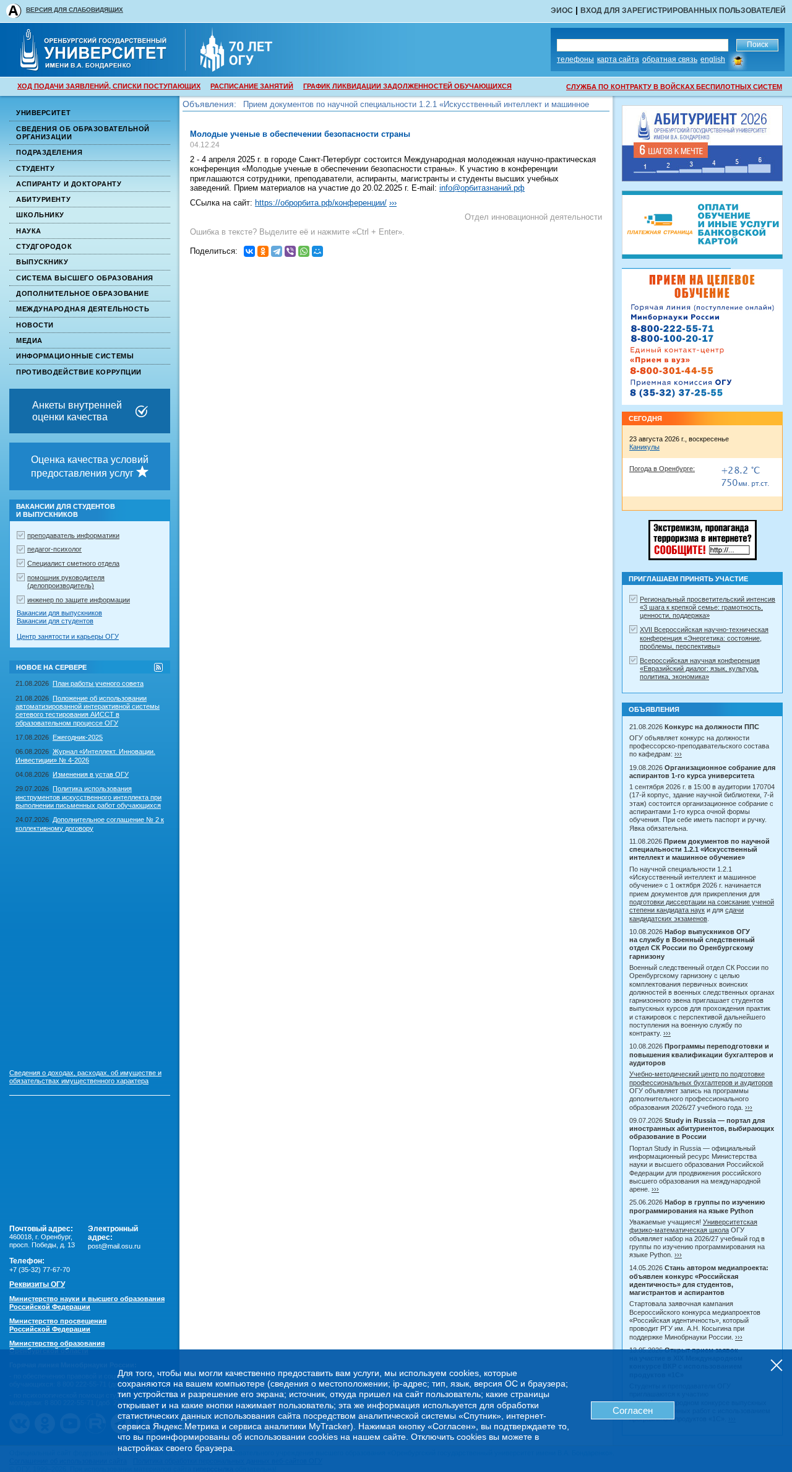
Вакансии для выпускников (59, 613)
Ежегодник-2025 (78, 737)
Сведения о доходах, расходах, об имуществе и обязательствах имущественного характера (85, 1077)
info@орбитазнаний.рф (482, 188)
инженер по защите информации (78, 600)
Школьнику (40, 215)
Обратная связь (669, 59)
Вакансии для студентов (55, 621)
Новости (35, 325)
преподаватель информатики (73, 535)
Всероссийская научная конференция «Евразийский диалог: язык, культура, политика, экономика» (700, 669)
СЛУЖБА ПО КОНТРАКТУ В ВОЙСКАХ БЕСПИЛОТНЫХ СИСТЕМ (674, 86)
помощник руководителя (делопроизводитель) (66, 581)
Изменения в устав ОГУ (91, 774)
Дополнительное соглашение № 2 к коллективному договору (89, 823)
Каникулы (644, 447)
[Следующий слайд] (702, 386)
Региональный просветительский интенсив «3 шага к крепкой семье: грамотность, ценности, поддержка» (707, 607)
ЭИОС (562, 10)
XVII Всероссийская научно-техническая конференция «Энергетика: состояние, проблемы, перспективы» (704, 638)
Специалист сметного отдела (73, 563)
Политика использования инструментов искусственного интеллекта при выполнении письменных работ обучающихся (88, 797)
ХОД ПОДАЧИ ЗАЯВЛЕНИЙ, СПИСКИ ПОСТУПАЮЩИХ (108, 86)
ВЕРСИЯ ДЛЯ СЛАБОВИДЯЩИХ (74, 9)
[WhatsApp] (303, 251)
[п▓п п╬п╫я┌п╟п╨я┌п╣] (249, 251)
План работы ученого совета (98, 683)
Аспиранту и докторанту (68, 184)
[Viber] (290, 251)
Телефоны (575, 59)
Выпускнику (42, 262)
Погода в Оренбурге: (662, 468)
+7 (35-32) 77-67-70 (39, 1269)
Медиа (29, 340)
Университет (43, 112)
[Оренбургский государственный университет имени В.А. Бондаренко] (102, 67)
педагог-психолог (54, 549)
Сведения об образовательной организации (83, 133)
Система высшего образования (84, 278)
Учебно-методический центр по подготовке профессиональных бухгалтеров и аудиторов (701, 1078)
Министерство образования (57, 1347)
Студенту (35, 168)
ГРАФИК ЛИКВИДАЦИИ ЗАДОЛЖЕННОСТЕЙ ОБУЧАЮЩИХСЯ (407, 86)
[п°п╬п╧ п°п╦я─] (317, 251)
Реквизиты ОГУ (37, 1284)
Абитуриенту (43, 199)
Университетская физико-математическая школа (693, 1226)
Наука (28, 231)
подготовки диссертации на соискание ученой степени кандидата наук (701, 906)
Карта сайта (618, 59)
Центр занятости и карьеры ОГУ (68, 636)
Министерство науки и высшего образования (87, 1302)
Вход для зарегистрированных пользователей (683, 10)
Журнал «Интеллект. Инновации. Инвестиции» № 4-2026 (85, 755)
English (712, 59)
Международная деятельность (82, 309)
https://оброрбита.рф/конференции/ (321, 202)
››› (393, 202)
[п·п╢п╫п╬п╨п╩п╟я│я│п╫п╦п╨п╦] (263, 251)
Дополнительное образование (82, 293)
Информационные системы (75, 356)
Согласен (633, 1410)
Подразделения (49, 152)
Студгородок (44, 246)
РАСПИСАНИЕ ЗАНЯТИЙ (251, 86)
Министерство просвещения (57, 1325)
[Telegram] (276, 251)
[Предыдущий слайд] (702, 286)
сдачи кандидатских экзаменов (686, 914)
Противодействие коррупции (79, 372)
